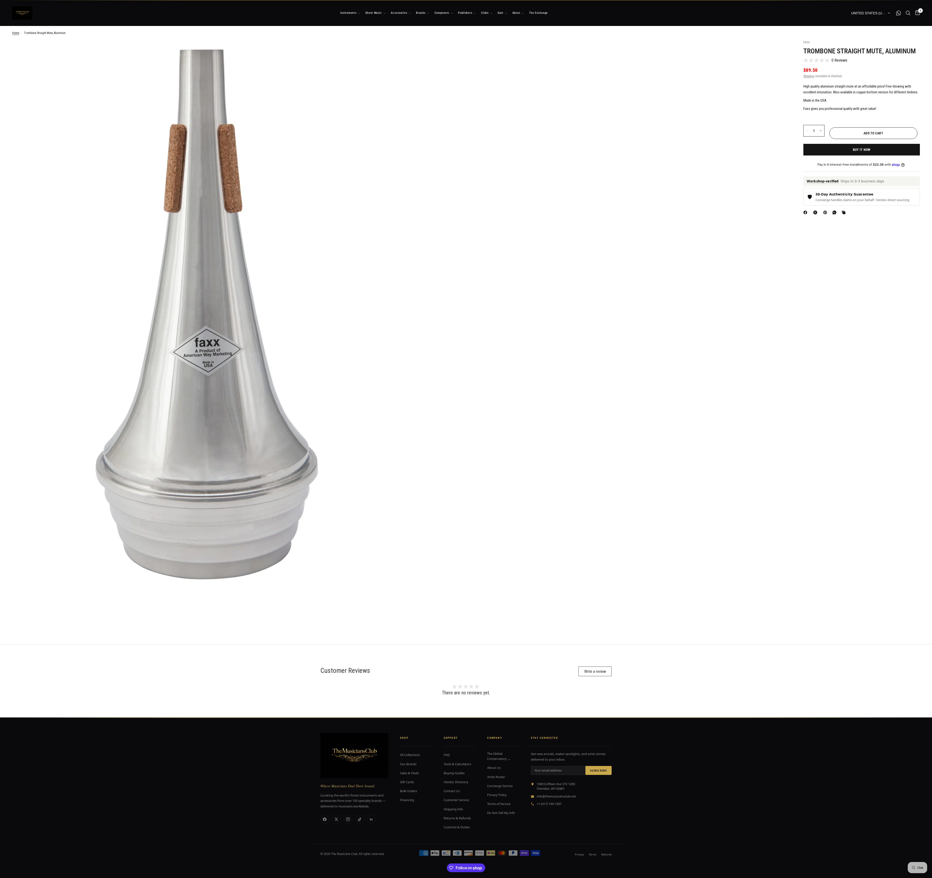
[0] (916, 13)
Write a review (595, 671)
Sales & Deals (409, 773)
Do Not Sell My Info (501, 813)
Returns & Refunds (457, 818)
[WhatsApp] (835, 212)
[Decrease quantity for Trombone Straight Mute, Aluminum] (807, 130)
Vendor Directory (456, 782)
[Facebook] (806, 212)
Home (15, 33)
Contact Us (452, 791)
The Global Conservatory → (499, 756)
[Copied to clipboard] (845, 212)
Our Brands (408, 764)
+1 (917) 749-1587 (549, 804)
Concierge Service (500, 786)
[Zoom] (390, 50)
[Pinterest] (826, 212)
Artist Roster (496, 777)
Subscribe (598, 770)
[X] (816, 212)
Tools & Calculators (457, 764)
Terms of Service (498, 804)
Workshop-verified (823, 181)
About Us (494, 767)
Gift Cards (407, 782)
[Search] (908, 13)
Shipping (808, 76)
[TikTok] (359, 819)
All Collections (410, 755)
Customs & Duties (457, 827)
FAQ (447, 755)
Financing (407, 800)
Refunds (606, 854)
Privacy (579, 854)
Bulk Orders (408, 791)
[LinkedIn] (371, 819)
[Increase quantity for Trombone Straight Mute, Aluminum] (820, 130)
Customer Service (456, 800)
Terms (592, 854)
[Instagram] (348, 819)
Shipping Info (453, 809)
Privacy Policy (497, 795)
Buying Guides (454, 773)
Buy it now (862, 150)
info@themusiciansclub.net (556, 796)
